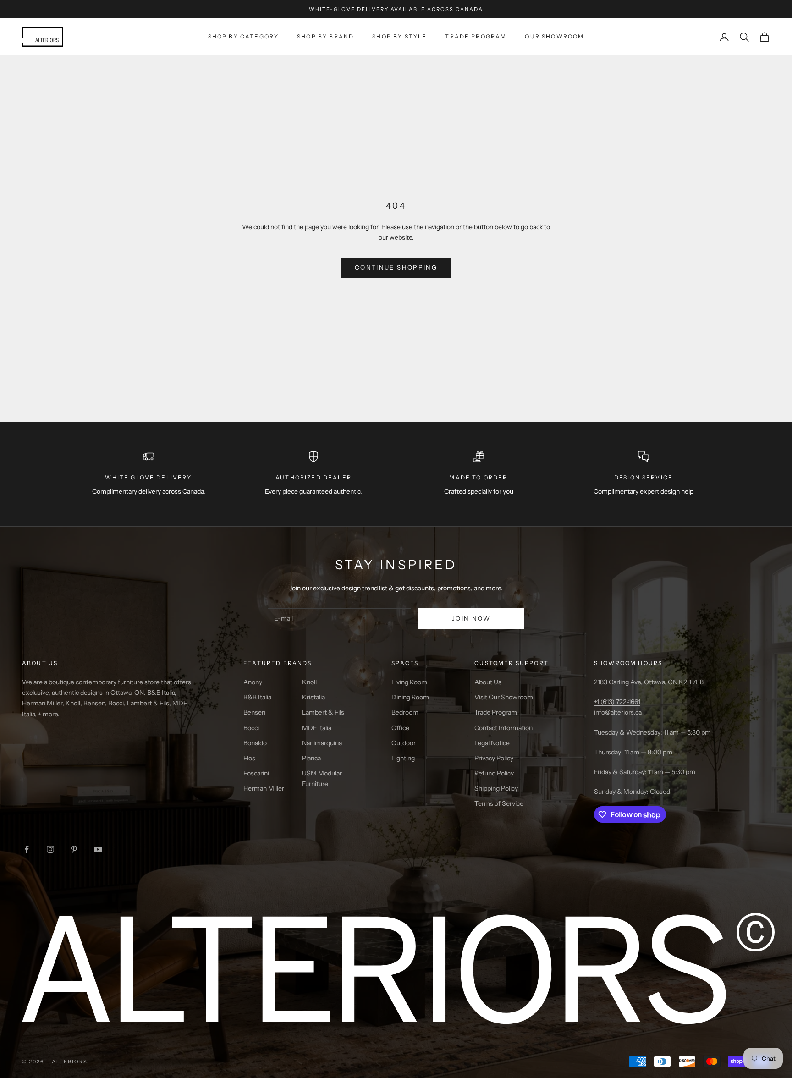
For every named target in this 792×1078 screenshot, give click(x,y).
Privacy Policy (493, 758)
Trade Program (475, 36)
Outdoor (403, 743)
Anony (252, 682)
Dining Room (410, 697)
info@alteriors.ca (618, 712)
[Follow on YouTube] (98, 849)
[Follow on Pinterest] (74, 849)
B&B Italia (257, 697)
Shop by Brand (325, 36)
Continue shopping (396, 267)
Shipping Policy (496, 788)
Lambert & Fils (323, 712)
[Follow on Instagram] (50, 849)
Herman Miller (263, 788)
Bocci (251, 728)
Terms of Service (498, 803)
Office (400, 728)
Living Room (409, 682)
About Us (487, 682)
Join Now (471, 618)
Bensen (254, 712)
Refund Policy (494, 773)
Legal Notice (492, 743)
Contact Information (503, 728)
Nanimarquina (322, 743)
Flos (249, 758)
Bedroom (404, 712)
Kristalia (313, 697)
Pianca (311, 758)
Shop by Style (399, 36)
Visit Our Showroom (503, 697)
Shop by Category (243, 36)
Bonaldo (255, 743)
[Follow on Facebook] (26, 849)
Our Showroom (554, 36)
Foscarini (256, 773)
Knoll (309, 682)
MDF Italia (316, 728)
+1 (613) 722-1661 (617, 702)
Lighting (403, 758)
